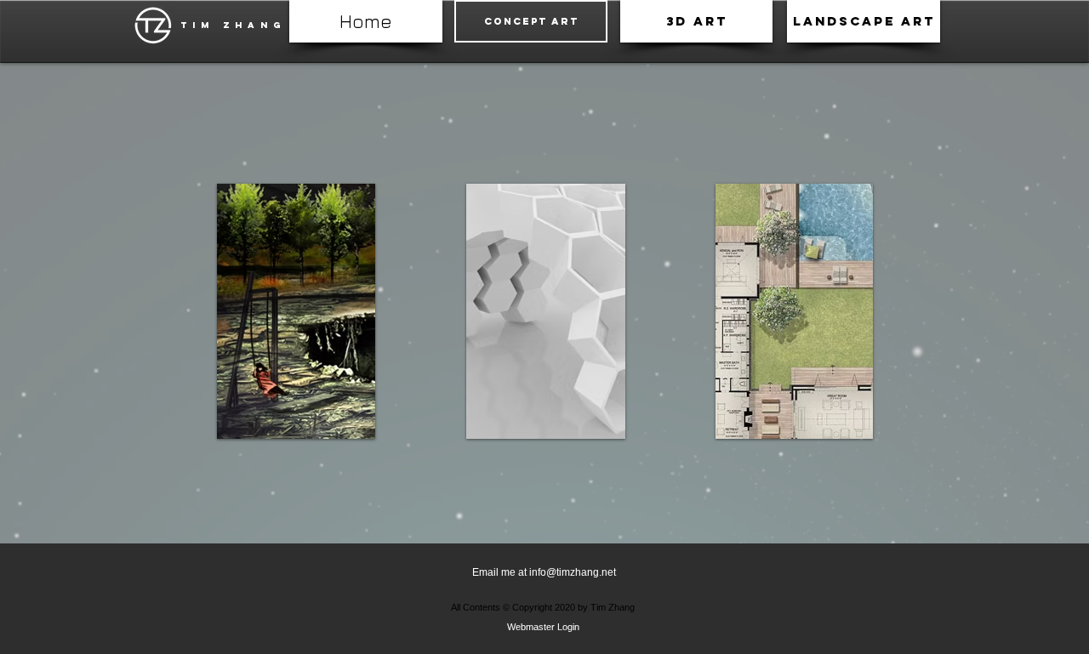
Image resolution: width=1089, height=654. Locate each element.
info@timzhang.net (572, 572)
